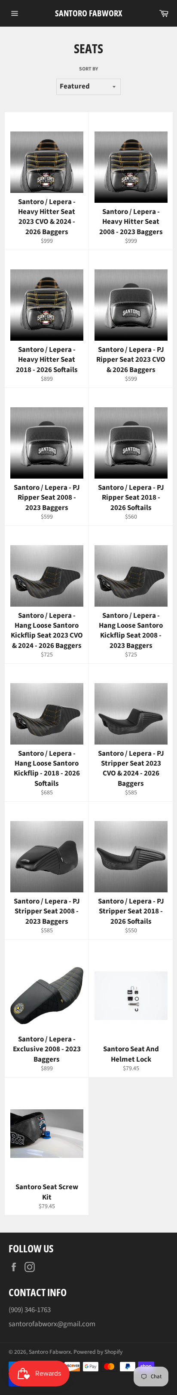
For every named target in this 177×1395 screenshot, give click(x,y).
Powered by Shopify (97, 1352)
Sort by (88, 69)
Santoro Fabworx (88, 13)
